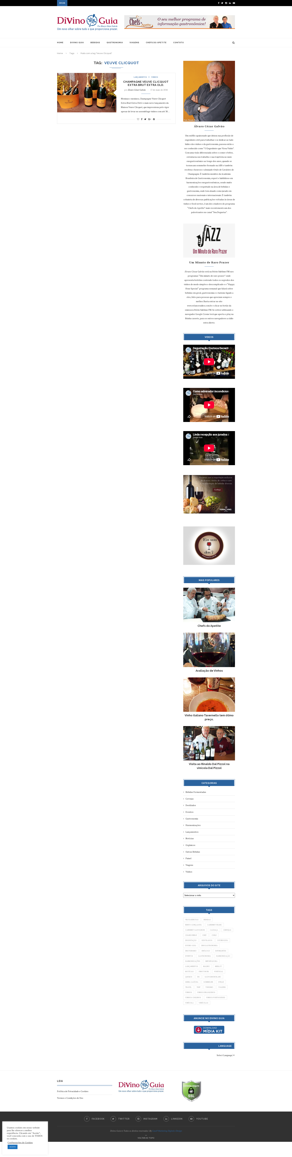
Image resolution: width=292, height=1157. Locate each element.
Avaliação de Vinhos (209, 670)
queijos (188, 977)
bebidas (207, 920)
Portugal (218, 971)
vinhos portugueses (215, 997)
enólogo (206, 951)
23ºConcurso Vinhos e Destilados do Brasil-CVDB (91, 3)
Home (60, 53)
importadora (211, 961)
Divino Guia (190, 945)
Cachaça (214, 930)
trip (198, 987)
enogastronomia (209, 945)
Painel (188, 858)
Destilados (191, 805)
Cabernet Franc (214, 925)
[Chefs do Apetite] (209, 589)
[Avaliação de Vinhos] (209, 634)
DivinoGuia (222, 940)
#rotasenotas (191, 920)
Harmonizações (193, 825)
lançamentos (191, 966)
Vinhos (154, 77)
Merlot (218, 966)
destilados (207, 940)
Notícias (190, 838)
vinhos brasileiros (206, 992)
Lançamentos (140, 77)
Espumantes (220, 951)
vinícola (189, 1003)
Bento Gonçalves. (193, 925)
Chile (214, 935)
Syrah (221, 982)
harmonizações (192, 961)
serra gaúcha (191, 982)
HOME (60, 43)
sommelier (208, 982)
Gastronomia (192, 818)
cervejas (227, 930)
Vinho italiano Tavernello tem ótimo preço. (209, 717)
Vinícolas (203, 1003)
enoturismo (190, 951)
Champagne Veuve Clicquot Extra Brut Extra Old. (146, 83)
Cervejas (190, 798)
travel (188, 987)
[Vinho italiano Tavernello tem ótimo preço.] (209, 678)
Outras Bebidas (193, 851)
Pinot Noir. (204, 971)
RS (198, 977)
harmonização (223, 956)
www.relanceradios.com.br (199, 305)
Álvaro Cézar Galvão (137, 89)
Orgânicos (190, 845)
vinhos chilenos (193, 997)
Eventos (189, 811)
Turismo (209, 987)
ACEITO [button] (12, 1147)
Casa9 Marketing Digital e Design (167, 1130)
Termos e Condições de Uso (70, 1097)
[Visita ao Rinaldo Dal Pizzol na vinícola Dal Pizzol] (209, 727)
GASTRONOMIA (115, 43)
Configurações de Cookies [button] (20, 1142)
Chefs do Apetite (209, 625)
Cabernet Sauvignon (195, 930)
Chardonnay (191, 935)
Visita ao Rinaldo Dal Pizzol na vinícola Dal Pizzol (209, 765)
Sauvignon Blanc (213, 977)
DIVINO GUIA (77, 43)
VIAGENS (134, 43)
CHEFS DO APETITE (156, 43)
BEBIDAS (95, 43)
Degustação (190, 940)
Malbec (206, 966)
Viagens (189, 865)
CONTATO (178, 43)
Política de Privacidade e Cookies (72, 1091)
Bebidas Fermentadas (196, 792)
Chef (204, 935)
